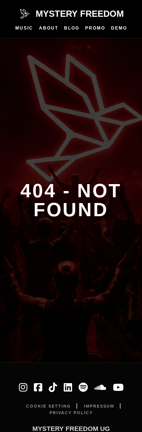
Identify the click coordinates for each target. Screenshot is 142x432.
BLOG (71, 28)
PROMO (95, 28)
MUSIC (24, 28)
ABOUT (48, 28)
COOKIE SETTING (48, 406)
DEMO (119, 28)
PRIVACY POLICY (71, 412)
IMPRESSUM (99, 406)
